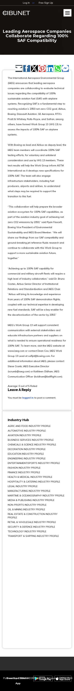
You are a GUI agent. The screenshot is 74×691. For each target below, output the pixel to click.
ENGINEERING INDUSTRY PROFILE (27, 458)
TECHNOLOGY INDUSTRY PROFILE (27, 531)
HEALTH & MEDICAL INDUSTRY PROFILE (30, 477)
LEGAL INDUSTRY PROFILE (23, 486)
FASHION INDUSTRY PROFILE (24, 467)
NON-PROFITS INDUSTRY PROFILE (27, 504)
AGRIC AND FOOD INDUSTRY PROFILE (29, 426)
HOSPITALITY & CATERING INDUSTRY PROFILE (34, 481)
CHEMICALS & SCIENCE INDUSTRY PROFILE (32, 444)
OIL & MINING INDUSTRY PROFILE (26, 509)
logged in (28, 397)
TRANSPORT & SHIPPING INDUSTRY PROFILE (33, 536)
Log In (26, 2)
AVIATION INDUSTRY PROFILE (24, 435)
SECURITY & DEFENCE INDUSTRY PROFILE (31, 526)
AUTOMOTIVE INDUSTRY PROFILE (27, 430)
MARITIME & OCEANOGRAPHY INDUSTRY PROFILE (36, 495)
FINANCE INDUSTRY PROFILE (24, 472)
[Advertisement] (18, 590)
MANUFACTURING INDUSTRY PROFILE (29, 490)
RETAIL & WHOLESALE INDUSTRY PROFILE (32, 522)
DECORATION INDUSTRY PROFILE (27, 449)
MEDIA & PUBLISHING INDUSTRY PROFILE (31, 500)
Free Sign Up (46, 2)
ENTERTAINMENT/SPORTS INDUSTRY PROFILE (34, 463)
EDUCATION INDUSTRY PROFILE (26, 453)
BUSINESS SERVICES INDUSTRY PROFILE (31, 439)
